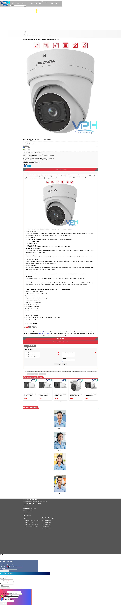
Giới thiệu (18, 3)
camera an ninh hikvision (66, 371)
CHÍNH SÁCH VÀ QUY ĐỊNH (47, 518)
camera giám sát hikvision (92, 371)
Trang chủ (13, 3)
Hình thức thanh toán (46, 528)
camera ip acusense (76, 371)
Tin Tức (40, 3)
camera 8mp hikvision (47, 371)
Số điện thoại (4, 566)
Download (45, 2)
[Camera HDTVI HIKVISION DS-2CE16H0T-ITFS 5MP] (76, 386)
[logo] (5, 6)
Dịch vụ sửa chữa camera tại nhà (31, 524)
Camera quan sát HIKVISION (44, 333)
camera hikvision (30, 371)
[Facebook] (25, 166)
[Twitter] (27, 166)
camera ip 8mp (83, 371)
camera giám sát (43, 331)
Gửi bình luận (57, 364)
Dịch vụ (27, 3)
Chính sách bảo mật (46, 524)
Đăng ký (4, 603)
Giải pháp (32, 3)
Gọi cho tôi (26, 145)
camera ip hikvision (38, 371)
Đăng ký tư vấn (5, 570)
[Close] (0, 559)
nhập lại (64, 364)
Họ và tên (4, 564)
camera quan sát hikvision (56, 371)
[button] (37, 10)
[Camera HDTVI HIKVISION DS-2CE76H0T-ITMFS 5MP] (60, 386)
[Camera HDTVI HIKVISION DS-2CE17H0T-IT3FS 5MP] (30, 386)
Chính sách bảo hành (46, 522)
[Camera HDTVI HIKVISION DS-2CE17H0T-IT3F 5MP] (45, 386)
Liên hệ (56, 3)
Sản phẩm (23, 3)
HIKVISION (26, 331)
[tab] (60, 169)
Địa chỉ (1, 568)
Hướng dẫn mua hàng (46, 526)
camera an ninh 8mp (42, 373)
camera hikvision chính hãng (32, 373)
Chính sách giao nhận (46, 520)
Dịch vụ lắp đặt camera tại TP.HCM (32, 520)
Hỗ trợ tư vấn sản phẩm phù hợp (31, 526)
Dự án (36, 3)
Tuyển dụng (52, 3)
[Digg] (30, 166)
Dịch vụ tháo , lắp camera (30, 522)
